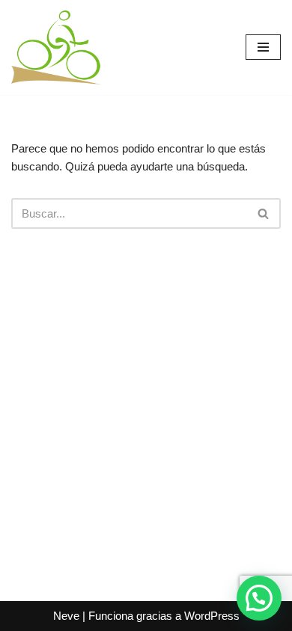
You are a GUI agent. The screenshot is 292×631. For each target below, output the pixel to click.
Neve (66, 615)
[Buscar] (264, 213)
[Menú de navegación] (263, 47)
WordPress (212, 615)
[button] (259, 598)
